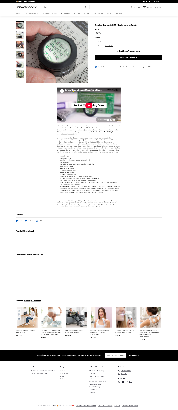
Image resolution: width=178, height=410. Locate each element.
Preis (97, 29)
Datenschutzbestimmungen (86, 405)
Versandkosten (109, 46)
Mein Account (93, 395)
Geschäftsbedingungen (96, 387)
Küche (77, 13)
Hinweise (92, 392)
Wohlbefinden (50, 13)
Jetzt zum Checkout (128, 58)
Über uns (98, 13)
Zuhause (62, 370)
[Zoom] (57, 52)
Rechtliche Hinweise (105, 405)
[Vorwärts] (20, 82)
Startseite (97, 22)
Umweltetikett (93, 389)
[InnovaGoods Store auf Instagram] (119, 382)
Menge (97, 38)
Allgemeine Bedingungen (97, 370)
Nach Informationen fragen (39, 373)
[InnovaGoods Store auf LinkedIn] (130, 382)
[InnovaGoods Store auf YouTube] (123, 382)
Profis (119, 13)
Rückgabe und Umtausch (97, 381)
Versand (19, 215)
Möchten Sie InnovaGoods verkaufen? (42, 370)
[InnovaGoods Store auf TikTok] (127, 382)
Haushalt (65, 13)
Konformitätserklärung (130, 405)
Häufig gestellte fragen (96, 376)
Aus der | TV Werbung (32, 301)
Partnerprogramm (95, 384)
